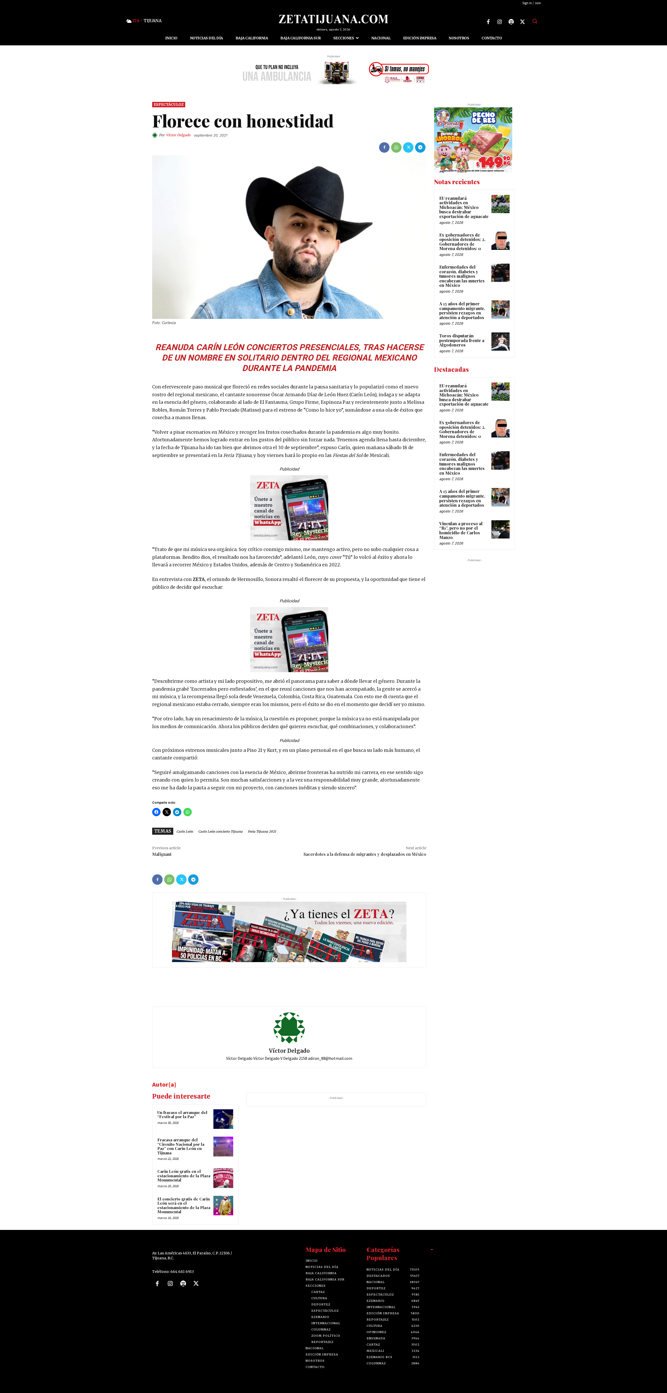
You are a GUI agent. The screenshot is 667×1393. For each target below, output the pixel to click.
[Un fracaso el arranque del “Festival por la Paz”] (223, 1119)
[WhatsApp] (396, 147)
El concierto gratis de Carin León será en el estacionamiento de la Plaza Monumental (183, 1205)
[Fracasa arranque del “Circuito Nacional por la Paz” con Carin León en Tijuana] (223, 1147)
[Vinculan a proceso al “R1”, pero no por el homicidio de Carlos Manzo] (500, 529)
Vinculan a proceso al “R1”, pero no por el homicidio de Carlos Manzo (461, 530)
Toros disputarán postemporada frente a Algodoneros (461, 340)
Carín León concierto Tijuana (220, 831)
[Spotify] (511, 21)
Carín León (184, 831)
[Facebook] (488, 21)
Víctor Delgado (178, 135)
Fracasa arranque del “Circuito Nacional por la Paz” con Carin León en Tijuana (180, 1146)
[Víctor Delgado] (155, 135)
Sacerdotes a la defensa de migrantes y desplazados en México (365, 854)
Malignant (161, 854)
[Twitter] (522, 21)
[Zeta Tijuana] (333, 19)
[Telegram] (420, 147)
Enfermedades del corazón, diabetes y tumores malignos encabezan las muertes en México (462, 276)
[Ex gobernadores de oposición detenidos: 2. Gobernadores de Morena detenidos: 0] (500, 241)
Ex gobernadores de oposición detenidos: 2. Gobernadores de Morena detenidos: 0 (462, 241)
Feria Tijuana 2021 (262, 831)
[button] (534, 21)
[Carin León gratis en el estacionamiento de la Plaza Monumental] (223, 1178)
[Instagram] (499, 21)
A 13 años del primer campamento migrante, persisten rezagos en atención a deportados (462, 310)
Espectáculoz (169, 104)
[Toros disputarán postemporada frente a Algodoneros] (500, 342)
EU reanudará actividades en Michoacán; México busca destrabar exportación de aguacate (464, 207)
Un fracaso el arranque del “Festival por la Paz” (182, 1114)
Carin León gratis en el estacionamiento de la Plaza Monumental (183, 1176)
